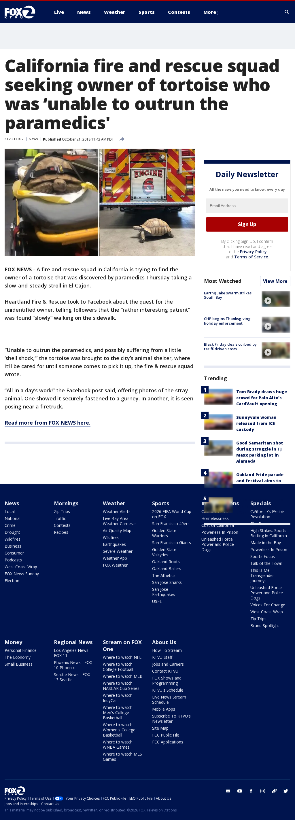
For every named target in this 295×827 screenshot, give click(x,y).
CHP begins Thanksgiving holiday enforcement (227, 321)
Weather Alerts (117, 511)
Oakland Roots (166, 561)
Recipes (61, 532)
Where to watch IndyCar (118, 697)
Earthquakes (114, 544)
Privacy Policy (253, 251)
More (209, 12)
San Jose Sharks (167, 582)
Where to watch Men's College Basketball (118, 712)
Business (13, 546)
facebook (251, 791)
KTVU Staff (162, 657)
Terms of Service (251, 257)
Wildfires (12, 539)
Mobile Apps (163, 709)
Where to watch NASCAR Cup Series (121, 685)
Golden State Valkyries (164, 552)
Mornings (66, 503)
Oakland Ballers (166, 568)
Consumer (14, 553)
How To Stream (167, 650)
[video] (276, 299)
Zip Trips (62, 511)
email (228, 791)
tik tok (274, 791)
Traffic (60, 518)
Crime (10, 525)
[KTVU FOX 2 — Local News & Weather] (24, 12)
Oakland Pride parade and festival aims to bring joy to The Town (260, 480)
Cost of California (217, 525)
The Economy (18, 657)
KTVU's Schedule (167, 690)
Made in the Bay (265, 542)
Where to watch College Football (118, 666)
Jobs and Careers (168, 664)
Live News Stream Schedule (169, 699)
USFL (157, 601)
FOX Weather (115, 565)
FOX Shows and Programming (166, 680)
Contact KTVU (165, 671)
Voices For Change (267, 605)
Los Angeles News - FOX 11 (72, 653)
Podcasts (13, 560)
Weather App (115, 558)
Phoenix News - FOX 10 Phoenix (73, 665)
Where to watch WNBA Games (118, 744)
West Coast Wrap (21, 566)
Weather (114, 503)
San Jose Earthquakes (163, 591)
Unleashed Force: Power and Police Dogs (217, 544)
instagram (262, 791)
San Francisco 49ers (171, 523)
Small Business (19, 664)
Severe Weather (118, 551)
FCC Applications (167, 742)
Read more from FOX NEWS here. (47, 422)
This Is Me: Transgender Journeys (262, 575)
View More (275, 281)
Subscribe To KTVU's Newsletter (171, 718)
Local (10, 511)
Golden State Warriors (164, 533)
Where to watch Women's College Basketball (119, 730)
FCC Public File (165, 735)
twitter (285, 791)
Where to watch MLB (123, 676)
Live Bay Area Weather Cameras (120, 521)
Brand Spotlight (264, 625)
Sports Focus (262, 556)
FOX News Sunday (22, 573)
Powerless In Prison (219, 532)
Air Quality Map (117, 530)
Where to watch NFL (122, 657)
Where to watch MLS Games (122, 756)
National (12, 518)
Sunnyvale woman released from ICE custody (256, 423)
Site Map (160, 728)
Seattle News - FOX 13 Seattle (72, 677)
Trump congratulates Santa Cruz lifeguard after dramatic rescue (260, 506)
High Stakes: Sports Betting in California (268, 533)
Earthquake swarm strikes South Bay (227, 295)
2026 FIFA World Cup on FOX (171, 514)
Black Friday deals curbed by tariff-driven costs (230, 346)
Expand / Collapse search (286, 12)
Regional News (73, 642)
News (33, 139)
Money (13, 642)
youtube (239, 791)
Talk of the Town (266, 563)
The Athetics (163, 575)
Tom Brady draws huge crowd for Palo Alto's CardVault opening (261, 397)
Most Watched (222, 280)
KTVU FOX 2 (14, 139)
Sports (160, 503)
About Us (164, 642)
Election (12, 580)
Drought (12, 532)
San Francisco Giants (171, 542)
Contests (62, 525)
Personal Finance (21, 650)
